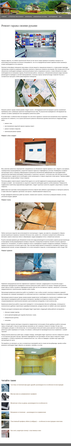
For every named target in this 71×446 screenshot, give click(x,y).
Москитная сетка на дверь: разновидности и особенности (28, 403)
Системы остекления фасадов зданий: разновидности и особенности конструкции (36, 385)
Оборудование (53, 16)
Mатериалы (28, 16)
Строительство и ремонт (16, 16)
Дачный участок (5, 21)
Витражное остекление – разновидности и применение (28, 412)
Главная (4, 16)
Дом (60, 16)
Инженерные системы (40, 16)
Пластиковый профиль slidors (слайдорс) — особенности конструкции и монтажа (36, 421)
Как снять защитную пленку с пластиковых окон (25, 430)
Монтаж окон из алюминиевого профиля (23, 394)
